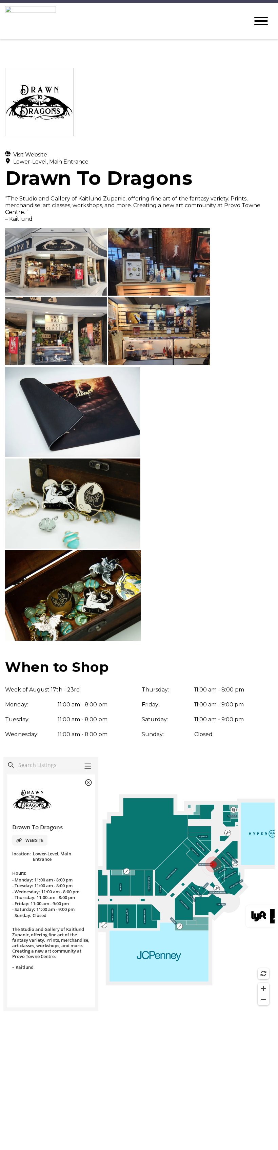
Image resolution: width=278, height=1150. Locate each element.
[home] (122, 21)
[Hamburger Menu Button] (261, 21)
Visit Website (30, 154)
